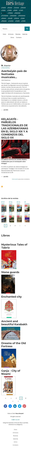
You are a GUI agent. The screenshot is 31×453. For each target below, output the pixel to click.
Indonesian (13, 15)
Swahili (18, 21)
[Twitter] (19, 406)
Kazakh (10, 18)
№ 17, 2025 (3, 203)
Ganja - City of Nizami (10, 372)
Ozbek (23, 21)
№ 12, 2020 (10, 213)
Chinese (11, 13)
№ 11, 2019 (18, 213)
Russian (10, 7)
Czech (21, 10)
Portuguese (5, 15)
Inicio (4, 34)
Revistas (18, 34)
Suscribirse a (2, 186)
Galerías (24, 34)
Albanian (4, 21)
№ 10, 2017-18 (27, 213)
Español (4, 13)
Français (16, 7)
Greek (23, 18)
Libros (12, 37)
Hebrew (17, 18)
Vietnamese (22, 15)
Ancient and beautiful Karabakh (14, 323)
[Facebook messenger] (10, 406)
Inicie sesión (15, 179)
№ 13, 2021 (3, 213)
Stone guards (10, 272)
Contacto (19, 37)
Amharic (4, 18)
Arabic (15, 10)
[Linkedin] (15, 406)
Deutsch (23, 7)
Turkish (10, 10)
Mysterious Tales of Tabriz (14, 246)
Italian (4, 10)
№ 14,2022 (27, 203)
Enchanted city (11, 296)
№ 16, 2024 (10, 203)
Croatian (11, 21)
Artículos (11, 34)
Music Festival (5, 67)
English (4, 7)
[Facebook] (5, 406)
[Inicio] (15, 3)
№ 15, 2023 (18, 203)
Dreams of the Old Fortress (13, 345)
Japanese (17, 13)
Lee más (5, 110)
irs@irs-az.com (16, 419)
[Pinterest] (24, 406)
